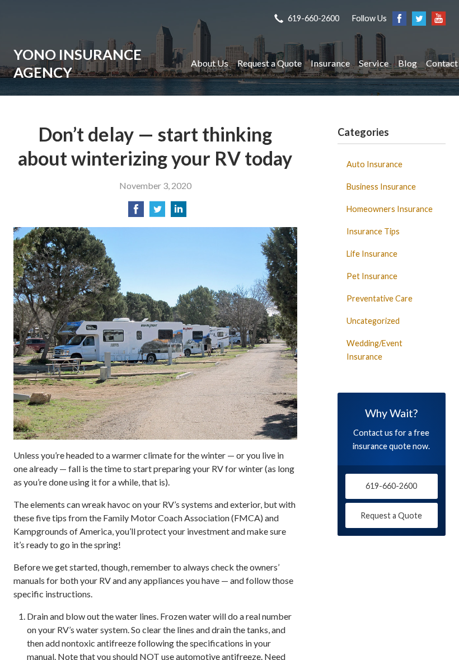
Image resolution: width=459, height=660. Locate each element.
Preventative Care (379, 298)
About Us (209, 63)
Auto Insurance (374, 164)
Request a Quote (269, 63)
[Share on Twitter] (157, 212)
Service (373, 63)
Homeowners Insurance (389, 209)
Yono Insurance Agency (77, 63)
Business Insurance (381, 186)
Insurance (330, 63)
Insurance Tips (373, 231)
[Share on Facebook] (136, 212)
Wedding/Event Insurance (374, 349)
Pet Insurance (371, 276)
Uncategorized (373, 321)
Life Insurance (371, 253)
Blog (407, 63)
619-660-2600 (313, 18)
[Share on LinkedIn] (178, 212)
